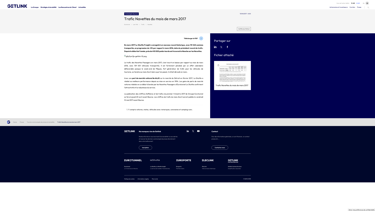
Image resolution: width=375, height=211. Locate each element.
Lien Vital (135, 24)
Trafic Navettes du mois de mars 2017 (232, 85)
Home (15, 122)
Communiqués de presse (131, 14)
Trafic (142, 24)
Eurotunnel (127, 24)
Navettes (150, 24)
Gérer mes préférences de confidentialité (361, 210)
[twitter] (193, 131)
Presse (22, 122)
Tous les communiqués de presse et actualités (40, 122)
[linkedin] (188, 131)
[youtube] (198, 131)
